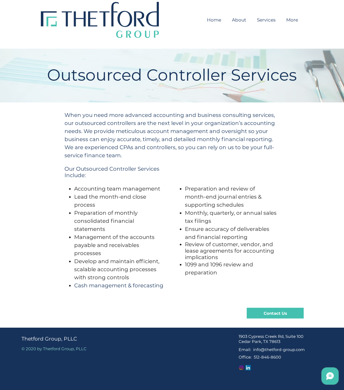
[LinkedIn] (248, 367)
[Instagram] (241, 367)
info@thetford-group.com (279, 349)
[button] (266, 20)
